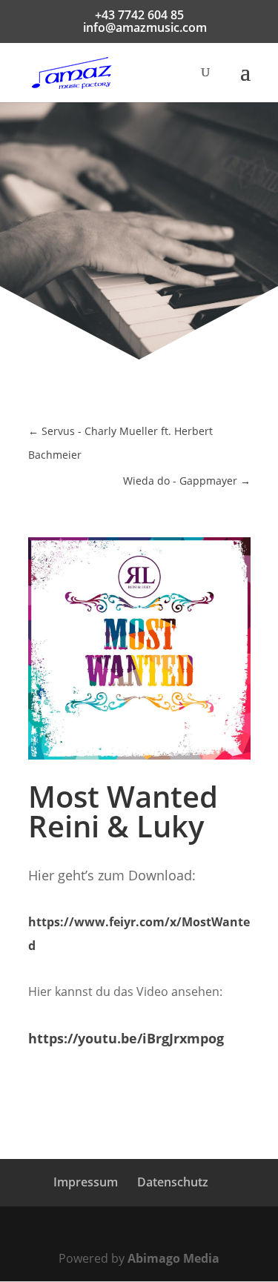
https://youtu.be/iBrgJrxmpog (126, 1038)
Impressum (85, 1182)
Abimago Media (173, 1258)
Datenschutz (172, 1182)
